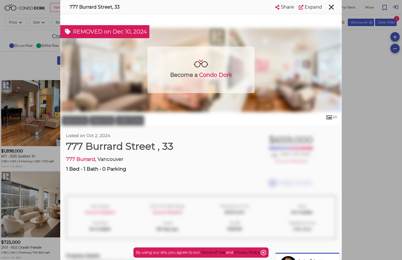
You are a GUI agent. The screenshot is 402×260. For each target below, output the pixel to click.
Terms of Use (213, 252)
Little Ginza (130, 120)
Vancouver (75, 120)
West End (102, 120)
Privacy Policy (247, 252)
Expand (312, 7)
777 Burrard (80, 159)
